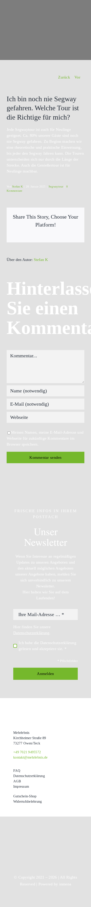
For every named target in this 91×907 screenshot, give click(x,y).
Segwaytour (56, 186)
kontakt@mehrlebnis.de (30, 757)
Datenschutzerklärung (31, 633)
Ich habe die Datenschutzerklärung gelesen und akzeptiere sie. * (47, 646)
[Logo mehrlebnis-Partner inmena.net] (25, 840)
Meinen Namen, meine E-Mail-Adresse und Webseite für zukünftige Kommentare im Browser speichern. (45, 438)
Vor (77, 77)
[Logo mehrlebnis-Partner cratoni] (25, 828)
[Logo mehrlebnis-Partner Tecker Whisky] (25, 854)
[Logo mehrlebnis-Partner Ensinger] (65, 827)
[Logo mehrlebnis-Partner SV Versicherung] (65, 839)
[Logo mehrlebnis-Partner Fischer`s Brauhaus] (65, 851)
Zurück (64, 77)
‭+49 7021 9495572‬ (27, 752)
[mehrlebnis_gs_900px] (33, 713)
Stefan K (17, 186)
